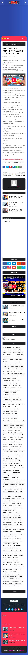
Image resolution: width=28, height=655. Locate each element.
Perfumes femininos (7, 508)
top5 (22, 564)
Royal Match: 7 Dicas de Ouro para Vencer (17, 313)
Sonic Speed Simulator (7, 545)
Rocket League (18, 531)
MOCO (17, 491)
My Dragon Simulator (7, 496)
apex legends (20, 352)
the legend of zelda (7, 559)
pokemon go (17, 515)
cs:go (19, 380)
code (4, 373)
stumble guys (6, 552)
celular (17, 368)
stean (17, 548)
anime (19, 349)
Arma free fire (20, 354)
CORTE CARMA (21, 375)
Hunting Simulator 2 (15, 456)
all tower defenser (7, 347)
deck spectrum (6, 401)
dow (14, 423)
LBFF (10, 472)
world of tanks (6, 581)
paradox (11, 505)
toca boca (15, 559)
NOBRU (18, 500)
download (10, 162)
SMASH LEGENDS (16, 538)
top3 (18, 564)
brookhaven (5, 364)
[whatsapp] (19, 267)
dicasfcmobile (13, 420)
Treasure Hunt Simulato (8, 569)
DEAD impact (14, 385)
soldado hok (13, 541)
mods (21, 491)
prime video (20, 522)
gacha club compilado (14, 446)
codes (8, 373)
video (13, 574)
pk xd (14, 510)
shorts (9, 536)
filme (16, 437)
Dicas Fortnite (14, 413)
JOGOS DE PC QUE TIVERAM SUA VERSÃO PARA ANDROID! (16, 197)
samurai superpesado (20, 534)
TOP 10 (14, 564)
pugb (11, 526)
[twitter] (9, 263)
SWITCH (4, 555)
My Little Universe (6, 498)
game (21, 446)
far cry (10, 434)
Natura (18, 498)
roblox (11, 531)
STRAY (11, 550)
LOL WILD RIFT (6, 479)
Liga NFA (13, 477)
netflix (23, 498)
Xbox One (5, 583)
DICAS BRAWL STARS (7, 408)
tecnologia (21, 555)
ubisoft (19, 571)
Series (4, 536)
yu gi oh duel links (17, 583)
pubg (8, 526)
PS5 (4, 526)
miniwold (16, 489)
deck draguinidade (15, 390)
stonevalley (5, 550)
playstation (5, 515)
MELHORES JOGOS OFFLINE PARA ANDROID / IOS (16, 203)
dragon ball (5, 425)
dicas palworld (14, 418)
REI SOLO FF (15, 529)
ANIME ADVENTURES (7, 352)
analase (5, 349)
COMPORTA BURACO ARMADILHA (17, 373)
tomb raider (5, 564)
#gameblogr (5, 64)
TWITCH (14, 571)
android (11, 43)
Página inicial (6, 43)
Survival (17, 552)
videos (20, 576)
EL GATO (4, 430)
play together (18, 512)
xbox (22, 581)
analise (9, 349)
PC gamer (19, 505)
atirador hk (17, 357)
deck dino (20, 387)
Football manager (6, 442)
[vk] (5, 267)
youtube (21, 162)
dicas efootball (6, 411)
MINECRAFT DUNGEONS (7, 489)
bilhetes (11, 359)
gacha (20, 444)
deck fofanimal (13, 392)
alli (13, 347)
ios (3, 458)
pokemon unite (6, 519)
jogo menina (12, 460)
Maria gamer (5, 482)
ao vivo (14, 352)
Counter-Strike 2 (6, 378)
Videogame (18, 574)
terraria (9, 557)
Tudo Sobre (5, 571)
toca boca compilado (7, 562)
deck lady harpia (6, 394)
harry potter (11, 453)
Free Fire (5, 444)
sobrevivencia (6, 541)
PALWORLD (5, 505)
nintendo (5, 500)
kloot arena (21, 467)
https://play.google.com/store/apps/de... (13, 159)
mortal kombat (15, 493)
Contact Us (19, 648)
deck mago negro (15, 394)
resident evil (21, 529)
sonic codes (15, 543)
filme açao (20, 437)
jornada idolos (14, 467)
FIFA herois (21, 434)
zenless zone (15, 585)
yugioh (10, 585)
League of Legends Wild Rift (8, 475)
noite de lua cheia (6, 503)
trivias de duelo (18, 569)
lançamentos (16, 470)
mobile (4, 491)
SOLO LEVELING (20, 541)
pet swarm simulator (7, 510)
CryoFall (14, 380)
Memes (4, 486)
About (13, 648)
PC (15, 505)
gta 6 (23, 451)
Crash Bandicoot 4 (6, 380)
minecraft (17, 486)
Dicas (15, 406)
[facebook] (5, 263)
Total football (17, 567)
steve (21, 548)
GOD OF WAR (5, 451)
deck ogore (17, 397)
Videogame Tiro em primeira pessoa (10, 576)
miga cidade (10, 486)
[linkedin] (14, 263)
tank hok (15, 555)
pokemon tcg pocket (7, 517)
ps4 (17, 524)
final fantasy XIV (19, 439)
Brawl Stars (5, 361)
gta (19, 451)
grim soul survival (13, 451)
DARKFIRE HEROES (6, 385)
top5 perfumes (6, 567)
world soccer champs (15, 581)
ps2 (14, 524)
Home (9, 648)
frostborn (10, 444)
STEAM (12, 548)
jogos (16, 465)
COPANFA (15, 375)
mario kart (18, 482)
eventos (4, 432)
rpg (10, 534)
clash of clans (6, 371)
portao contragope (7, 522)
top (10, 564)
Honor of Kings (6, 456)
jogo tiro (11, 465)
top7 (12, 567)
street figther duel (17, 550)
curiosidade (5, 383)
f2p (11, 432)
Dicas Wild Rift (6, 420)
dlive (19, 420)
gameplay (16, 162)
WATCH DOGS (11, 578)
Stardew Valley (6, 548)
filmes (4, 439)
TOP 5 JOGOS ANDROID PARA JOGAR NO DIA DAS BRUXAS (15, 210)
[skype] (23, 267)
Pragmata (14, 522)
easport (4, 427)
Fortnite (13, 442)
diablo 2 (4, 406)
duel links (12, 425)
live (17, 477)
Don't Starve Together (7, 423)
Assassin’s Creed (6, 357)
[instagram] (9, 267)
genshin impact (17, 449)
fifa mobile (5, 437)
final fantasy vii (11, 439)
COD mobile (20, 371)
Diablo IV (10, 406)
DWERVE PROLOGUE (19, 425)
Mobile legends (11, 491)
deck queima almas (7, 399)
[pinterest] (23, 263)
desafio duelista (6, 404)
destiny (13, 404)
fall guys (15, 432)
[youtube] (14, 267)
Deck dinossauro (6, 390)
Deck (20, 385)
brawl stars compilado (14, 361)
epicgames (10, 430)
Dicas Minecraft (6, 418)
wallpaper (5, 578)
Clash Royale (13, 371)
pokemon (11, 515)
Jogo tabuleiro (16, 463)
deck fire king (6, 392)
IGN (21, 456)
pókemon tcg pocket (17, 517)
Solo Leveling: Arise (7, 543)
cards (12, 368)
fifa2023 (11, 437)
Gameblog (6, 56)
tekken (4, 557)
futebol (15, 444)
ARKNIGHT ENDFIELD (11, 354)
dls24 (23, 420)
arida (4, 354)
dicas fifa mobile (6, 413)
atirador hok (5, 359)
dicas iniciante (14, 416)
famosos (5, 434)
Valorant (8, 574)
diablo (23, 404)
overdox (19, 503)
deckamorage (13, 401)
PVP (15, 526)
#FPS (9, 71)
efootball (10, 427)
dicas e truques (16, 408)
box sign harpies (18, 359)
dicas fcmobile (14, 411)
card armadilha (6, 368)
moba (21, 489)
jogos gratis (21, 465)
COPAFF (9, 375)
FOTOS (18, 442)
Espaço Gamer (17, 430)
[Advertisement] (14, 20)
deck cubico (13, 387)
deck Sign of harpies (17, 399)
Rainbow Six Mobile (7, 529)
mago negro (22, 479)
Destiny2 (18, 404)
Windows (18, 578)
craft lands (14, 378)
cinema (21, 368)
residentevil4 (5, 531)
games (10, 449)
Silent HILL (14, 536)
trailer (23, 567)
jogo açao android (9, 458)
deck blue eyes (6, 387)
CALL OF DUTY (6, 366)
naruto (13, 498)
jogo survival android (7, 463)
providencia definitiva (7, 524)
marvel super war (13, 484)
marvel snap (5, 484)
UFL (4, 574)
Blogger (22, 650)
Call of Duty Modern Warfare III (17, 366)
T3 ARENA (10, 555)
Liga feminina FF (6, 477)
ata (12, 357)
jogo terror (5, 465)
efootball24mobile (17, 427)
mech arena (21, 484)
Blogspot (11, 650)
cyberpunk (12, 383)
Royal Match (5, 534)
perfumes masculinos (17, 508)
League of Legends (16, 472)
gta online (5, 453)
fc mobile (15, 434)
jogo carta (17, 458)
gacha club (5, 446)
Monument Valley (6, 493)
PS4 (21, 524)
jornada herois (6, 467)
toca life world (16, 562)
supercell (12, 552)
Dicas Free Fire (6, 416)
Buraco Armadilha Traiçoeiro (15, 364)
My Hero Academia (17, 496)
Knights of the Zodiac (7, 470)
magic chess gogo (14, 479)
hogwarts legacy (19, 453)
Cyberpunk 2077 (19, 383)
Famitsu (20, 432)
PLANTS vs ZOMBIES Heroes (8, 512)
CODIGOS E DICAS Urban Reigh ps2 (17, 319)
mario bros (12, 482)
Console (5, 375)
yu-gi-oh (5, 585)
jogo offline (19, 460)
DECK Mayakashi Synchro (8, 397)
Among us (18, 347)
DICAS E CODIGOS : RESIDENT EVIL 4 (17, 306)
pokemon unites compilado (16, 519)
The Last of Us (15, 557)
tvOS (11, 571)
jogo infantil (5, 460)
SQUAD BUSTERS (17, 545)
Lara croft (5, 472)
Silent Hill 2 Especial (7, 538)
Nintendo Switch (12, 500)
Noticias (14, 503)
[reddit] (19, 263)
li (16, 475)
